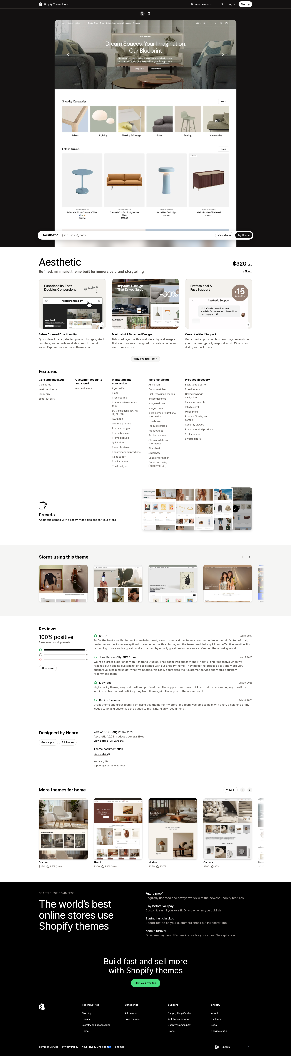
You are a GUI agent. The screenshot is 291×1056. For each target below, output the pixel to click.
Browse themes (200, 4)
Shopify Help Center (179, 1013)
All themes (68, 742)
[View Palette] (159, 508)
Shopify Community (179, 1024)
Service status (219, 1031)
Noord (248, 271)
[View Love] (178, 508)
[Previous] (242, 557)
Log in (231, 4)
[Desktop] (142, 13)
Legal (214, 1024)
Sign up (245, 4)
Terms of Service (49, 1046)
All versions (117, 740)
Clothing (87, 1013)
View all (230, 789)
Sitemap (120, 1046)
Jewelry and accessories (96, 1024)
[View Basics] (216, 508)
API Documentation (179, 1019)
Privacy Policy (70, 1046)
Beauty (86, 1019)
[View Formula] (197, 508)
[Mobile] (148, 13)
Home (85, 1031)
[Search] (221, 4)
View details (101, 740)
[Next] (249, 557)
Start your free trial (146, 982)
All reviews (47, 668)
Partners (216, 1019)
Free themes (132, 1019)
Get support (48, 742)
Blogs (171, 1031)
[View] (63, 584)
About (214, 1013)
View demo (224, 235)
